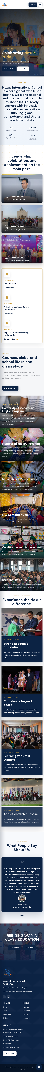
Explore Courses (10, 388)
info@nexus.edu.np (10, 1039)
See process (10, 313)
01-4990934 (7, 1047)
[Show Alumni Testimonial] (20, 918)
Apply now (29, 950)
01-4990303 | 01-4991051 (12, 1036)
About (5, 1014)
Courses (26, 1014)
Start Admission (9, 69)
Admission (7, 1017)
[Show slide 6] (41, 74)
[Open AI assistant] (39, 1067)
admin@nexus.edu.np (11, 1050)
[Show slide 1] (34, 74)
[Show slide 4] (38, 74)
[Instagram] (8, 999)
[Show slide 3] (37, 74)
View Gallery (23, 69)
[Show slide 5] (40, 74)
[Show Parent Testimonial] (23, 918)
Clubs (25, 1017)
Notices (6, 1021)
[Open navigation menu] (40, 4)
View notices (10, 288)
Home (5, 1010)
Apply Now (33, 4)
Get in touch (9, 1056)
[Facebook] (4, 999)
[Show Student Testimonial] (21, 918)
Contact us (14, 950)
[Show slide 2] (35, 74)
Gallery (26, 1010)
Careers (26, 1021)
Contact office (11, 339)
